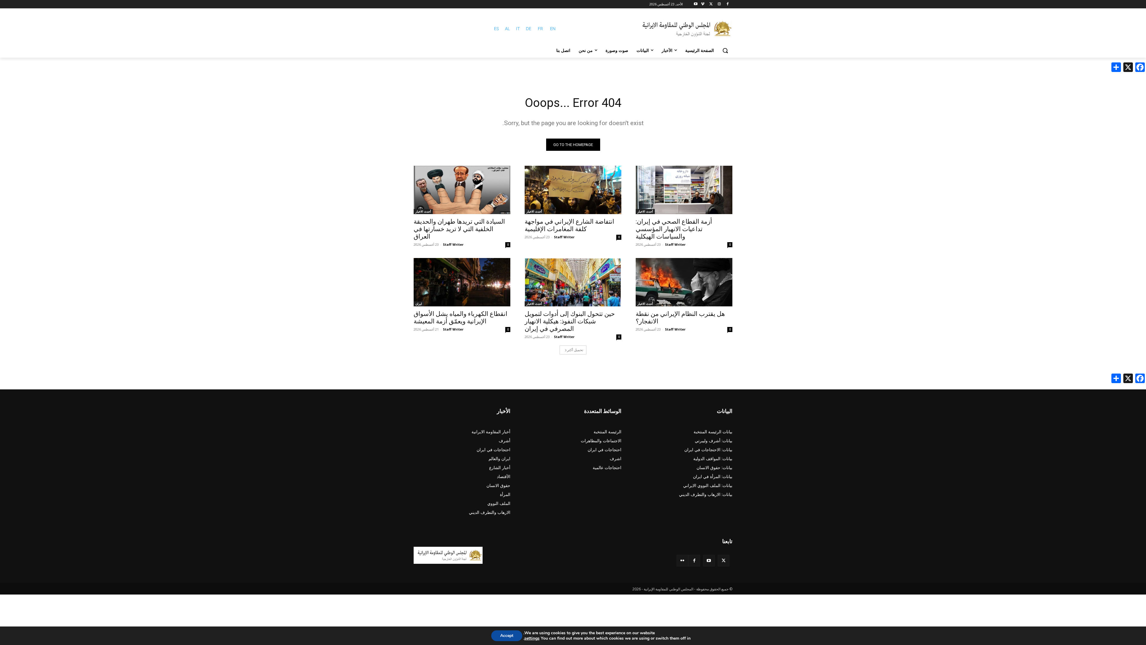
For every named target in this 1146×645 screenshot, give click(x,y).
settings (532, 638)
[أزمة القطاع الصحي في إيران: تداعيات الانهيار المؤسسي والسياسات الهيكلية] (684, 190)
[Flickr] (682, 560)
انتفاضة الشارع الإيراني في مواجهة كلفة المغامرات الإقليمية (569, 225)
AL (507, 28)
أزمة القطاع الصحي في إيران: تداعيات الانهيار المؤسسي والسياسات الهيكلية (674, 229)
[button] (725, 50)
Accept (506, 635)
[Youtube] (695, 4)
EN (553, 28)
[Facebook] (727, 4)
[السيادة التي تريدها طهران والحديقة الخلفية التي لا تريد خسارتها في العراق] (462, 190)
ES (496, 28)
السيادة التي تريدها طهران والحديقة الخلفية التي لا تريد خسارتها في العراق (459, 229)
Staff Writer (675, 244)
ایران (418, 304)
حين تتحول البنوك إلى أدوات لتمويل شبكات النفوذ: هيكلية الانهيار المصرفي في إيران (570, 321)
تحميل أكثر (575, 349)
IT (518, 28)
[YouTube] (709, 560)
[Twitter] (723, 560)
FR (540, 28)
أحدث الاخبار (645, 211)
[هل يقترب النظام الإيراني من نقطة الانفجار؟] (684, 282)
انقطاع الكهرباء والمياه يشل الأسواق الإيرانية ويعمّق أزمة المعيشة (460, 317)
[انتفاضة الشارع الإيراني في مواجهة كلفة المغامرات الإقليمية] (573, 190)
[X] (711, 4)
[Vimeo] (702, 4)
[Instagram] (719, 4)
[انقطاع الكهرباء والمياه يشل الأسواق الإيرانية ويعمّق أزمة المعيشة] (462, 282)
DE (528, 28)
